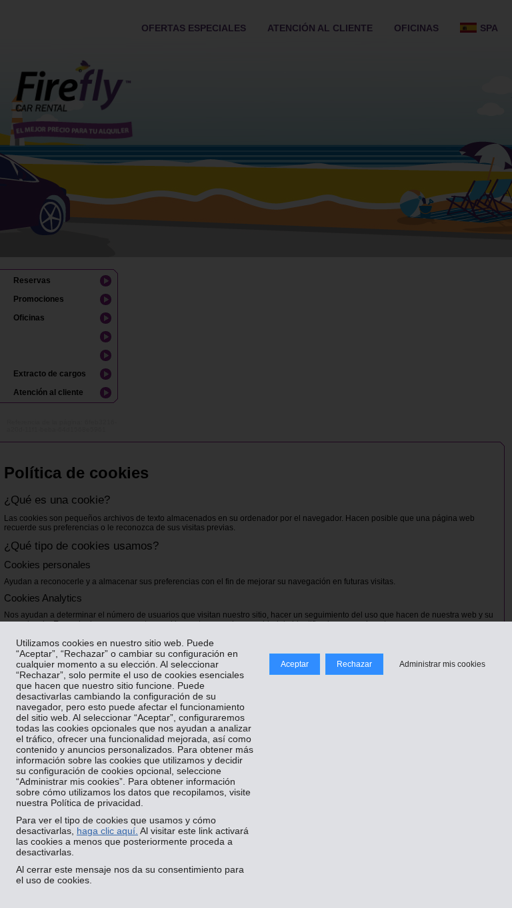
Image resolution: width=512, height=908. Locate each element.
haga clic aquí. (107, 830)
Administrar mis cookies (442, 664)
